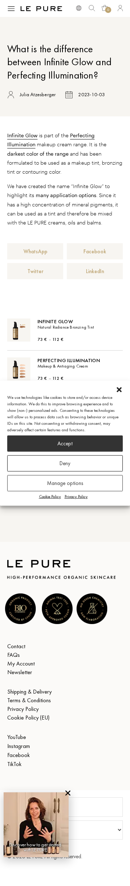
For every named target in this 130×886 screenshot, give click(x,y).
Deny (65, 463)
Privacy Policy (76, 496)
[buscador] (78, 7)
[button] (119, 389)
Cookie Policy (50, 496)
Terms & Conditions (29, 700)
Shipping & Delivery (29, 691)
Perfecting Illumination (69, 360)
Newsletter (19, 672)
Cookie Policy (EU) (28, 717)
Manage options (65, 483)
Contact (16, 646)
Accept (65, 443)
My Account (21, 663)
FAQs (13, 655)
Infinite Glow (22, 135)
